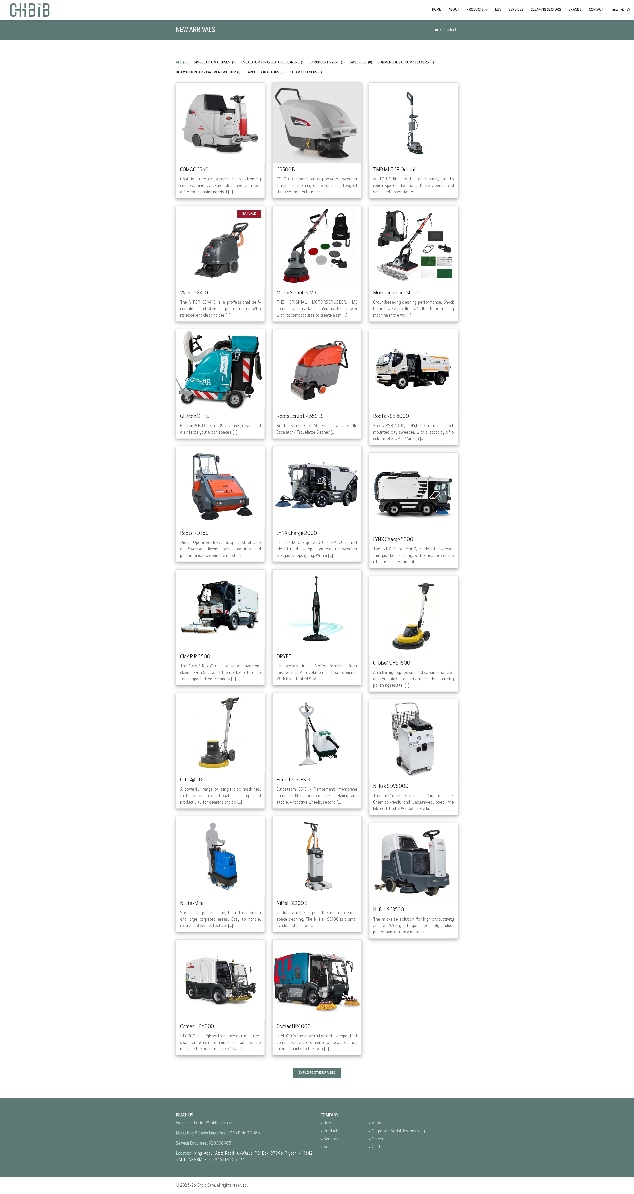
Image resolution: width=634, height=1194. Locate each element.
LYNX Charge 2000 (297, 533)
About (454, 9)
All (182, 62)
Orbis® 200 (192, 780)
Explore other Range (317, 1073)
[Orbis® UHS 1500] (413, 616)
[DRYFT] (317, 610)
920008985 (220, 1143)
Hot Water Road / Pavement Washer (208, 72)
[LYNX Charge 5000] (413, 493)
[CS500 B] (317, 123)
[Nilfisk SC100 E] (317, 856)
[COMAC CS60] (220, 123)
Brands (575, 9)
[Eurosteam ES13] (317, 733)
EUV (498, 9)
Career (377, 1139)
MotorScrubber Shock (396, 293)
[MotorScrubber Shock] (413, 246)
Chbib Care (206, 1185)
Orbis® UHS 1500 (391, 663)
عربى (615, 9)
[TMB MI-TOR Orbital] (413, 123)
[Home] (436, 30)
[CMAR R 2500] (220, 610)
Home (436, 9)
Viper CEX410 (194, 293)
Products (475, 9)
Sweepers (361, 62)
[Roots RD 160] (220, 486)
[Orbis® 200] (220, 733)
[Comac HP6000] (220, 980)
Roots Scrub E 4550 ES (300, 416)
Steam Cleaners (306, 72)
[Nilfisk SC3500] (413, 863)
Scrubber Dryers (327, 62)
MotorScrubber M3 (296, 293)
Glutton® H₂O (195, 416)
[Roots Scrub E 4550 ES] (317, 369)
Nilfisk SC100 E (292, 903)
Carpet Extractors (265, 72)
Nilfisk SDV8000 (390, 786)
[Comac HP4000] (317, 980)
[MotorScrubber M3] (317, 246)
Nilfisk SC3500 (388, 910)
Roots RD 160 (194, 533)
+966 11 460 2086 (244, 1133)
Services (516, 9)
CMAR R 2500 (195, 656)
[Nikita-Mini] (220, 856)
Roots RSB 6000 (391, 416)
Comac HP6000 (197, 1026)
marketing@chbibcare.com (211, 1123)
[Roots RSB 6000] (413, 369)
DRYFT (284, 656)
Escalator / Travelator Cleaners (273, 62)
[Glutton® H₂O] (220, 369)
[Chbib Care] (30, 10)
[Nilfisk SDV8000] (413, 739)
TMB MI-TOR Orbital (394, 169)
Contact (596, 9)
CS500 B (286, 169)
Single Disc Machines (215, 62)
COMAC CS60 (194, 169)
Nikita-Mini (191, 903)
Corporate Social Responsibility (398, 1131)
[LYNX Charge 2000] (317, 486)
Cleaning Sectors (546, 9)
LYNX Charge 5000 (393, 539)
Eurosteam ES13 (293, 780)
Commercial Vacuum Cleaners (405, 62)
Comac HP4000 (294, 1026)
